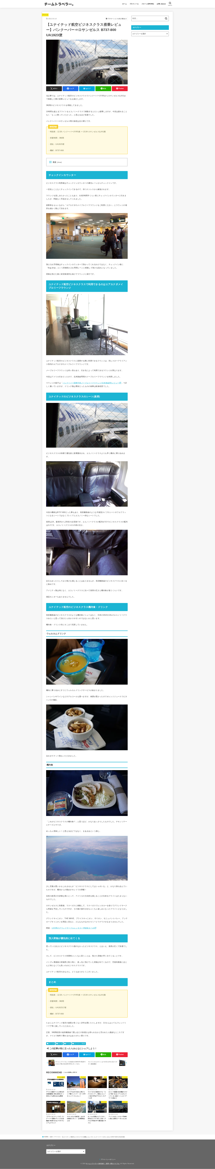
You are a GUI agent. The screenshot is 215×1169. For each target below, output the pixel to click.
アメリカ (45, 15)
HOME (46, 1136)
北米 (51, 1136)
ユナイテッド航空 (79, 1043)
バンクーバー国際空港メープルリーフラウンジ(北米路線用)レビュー (91, 383)
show (59, 162)
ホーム (124, 4)
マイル (68, 1043)
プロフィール (134, 4)
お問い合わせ (161, 4)
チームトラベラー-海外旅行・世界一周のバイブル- (103, 1163)
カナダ (60, 1043)
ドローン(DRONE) (148, 4)
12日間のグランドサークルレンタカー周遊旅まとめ (73, 928)
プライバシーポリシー (108, 1159)
